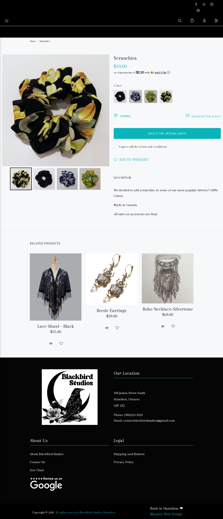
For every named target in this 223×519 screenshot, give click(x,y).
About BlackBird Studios (47, 454)
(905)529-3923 (133, 415)
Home (33, 41)
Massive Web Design (166, 514)
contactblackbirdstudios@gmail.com (149, 421)
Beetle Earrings (112, 310)
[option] (56, 296)
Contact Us (37, 462)
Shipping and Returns (129, 454)
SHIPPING (125, 116)
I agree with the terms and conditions (143, 146)
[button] (167, 72)
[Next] (103, 110)
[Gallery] (55, 122)
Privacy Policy (124, 462)
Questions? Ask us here (206, 116)
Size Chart (37, 470)
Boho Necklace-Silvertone (168, 309)
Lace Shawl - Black (55, 326)
